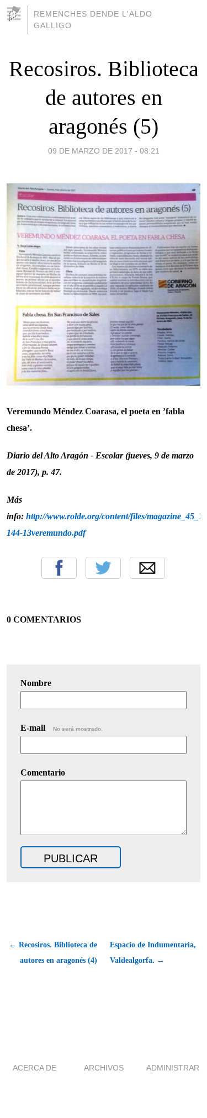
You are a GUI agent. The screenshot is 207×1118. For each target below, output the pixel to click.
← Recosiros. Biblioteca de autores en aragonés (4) (53, 952)
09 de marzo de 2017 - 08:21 (104, 150)
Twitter (103, 568)
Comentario (42, 772)
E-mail (61, 727)
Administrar (172, 1067)
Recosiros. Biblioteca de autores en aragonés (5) (104, 97)
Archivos (104, 1067)
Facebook (59, 568)
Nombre (35, 683)
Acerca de (34, 1067)
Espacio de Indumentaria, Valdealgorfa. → (153, 952)
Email (147, 568)
